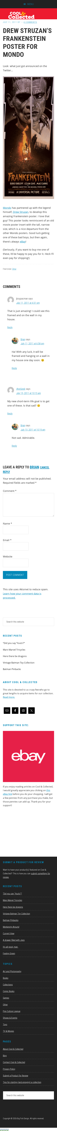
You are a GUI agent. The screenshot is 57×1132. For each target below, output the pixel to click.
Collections (8, 984)
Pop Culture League (11, 1011)
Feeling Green (9, 953)
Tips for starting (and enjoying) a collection (22, 1082)
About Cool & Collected (13, 1049)
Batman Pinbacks (12, 669)
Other (14, 269)
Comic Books (8, 991)
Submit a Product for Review (15, 1075)
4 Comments (30, 22)
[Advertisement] (23, 833)
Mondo (7, 207)
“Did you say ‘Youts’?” (14, 643)
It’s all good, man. (10, 947)
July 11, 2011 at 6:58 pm (32, 343)
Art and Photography (12, 971)
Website (7, 556)
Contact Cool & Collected (14, 1062)
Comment (9, 491)
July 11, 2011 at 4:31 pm (28, 302)
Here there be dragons (15, 656)
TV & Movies (8, 1031)
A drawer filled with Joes (14, 940)
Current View (8, 933)
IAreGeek (20, 388)
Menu (30, 4)
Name (7, 523)
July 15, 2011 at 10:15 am (28, 393)
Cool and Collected (28, 15)
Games (6, 998)
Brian (23, 339)
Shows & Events (10, 1018)
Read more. (9, 697)
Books (5, 978)
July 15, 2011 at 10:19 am (33, 429)
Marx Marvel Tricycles (14, 649)
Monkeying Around (11, 927)
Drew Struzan (20, 212)
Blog (5, 1055)
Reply (10, 327)
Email (7, 540)
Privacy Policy (9, 1069)
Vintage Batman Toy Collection (18, 662)
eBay (23, 241)
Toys (5, 1024)
